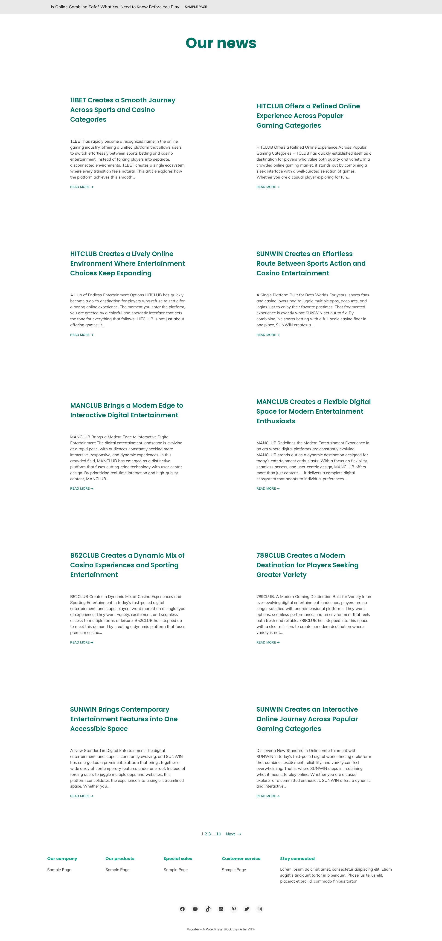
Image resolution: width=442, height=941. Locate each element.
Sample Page (196, 7)
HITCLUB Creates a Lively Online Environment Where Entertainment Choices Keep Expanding (127, 263)
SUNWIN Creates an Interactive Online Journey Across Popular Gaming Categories (307, 719)
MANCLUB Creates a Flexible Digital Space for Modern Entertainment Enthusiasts (313, 411)
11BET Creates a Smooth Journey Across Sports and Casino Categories (122, 110)
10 (218, 834)
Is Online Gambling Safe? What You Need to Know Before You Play (115, 6)
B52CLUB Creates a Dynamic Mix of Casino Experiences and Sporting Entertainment (127, 565)
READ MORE (81, 187)
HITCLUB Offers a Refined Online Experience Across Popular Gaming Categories (308, 116)
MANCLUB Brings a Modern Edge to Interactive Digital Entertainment (126, 410)
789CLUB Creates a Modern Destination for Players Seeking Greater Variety (307, 565)
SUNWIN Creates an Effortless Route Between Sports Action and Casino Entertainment (311, 263)
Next (233, 834)
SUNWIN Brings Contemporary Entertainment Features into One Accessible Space (124, 719)
